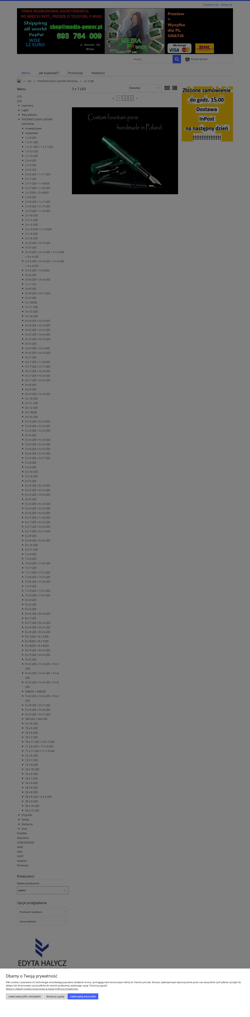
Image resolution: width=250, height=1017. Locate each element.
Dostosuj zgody (55, 996)
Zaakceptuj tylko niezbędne (24, 996)
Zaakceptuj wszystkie (83, 996)
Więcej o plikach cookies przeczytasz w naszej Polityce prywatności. (42, 988)
